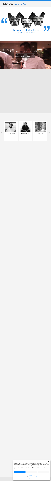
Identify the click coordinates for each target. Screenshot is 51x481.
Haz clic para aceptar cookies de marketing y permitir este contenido (25, 55)
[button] (48, 461)
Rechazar (32, 472)
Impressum (30, 478)
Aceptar (20, 472)
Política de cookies (32, 475)
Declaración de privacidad (33, 476)
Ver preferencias (43, 472)
